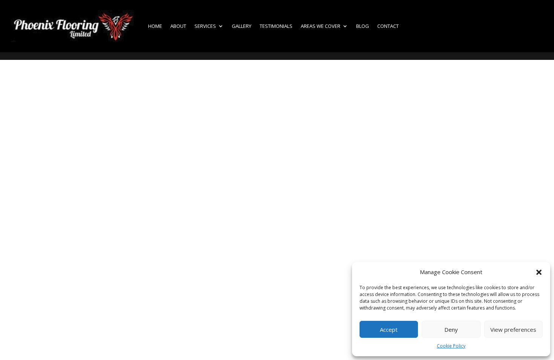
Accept (389, 329)
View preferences (513, 329)
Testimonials (276, 26)
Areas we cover (320, 26)
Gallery (241, 26)
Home (155, 26)
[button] (539, 272)
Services (205, 26)
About (178, 26)
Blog (362, 26)
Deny (451, 329)
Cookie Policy (451, 346)
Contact (388, 26)
